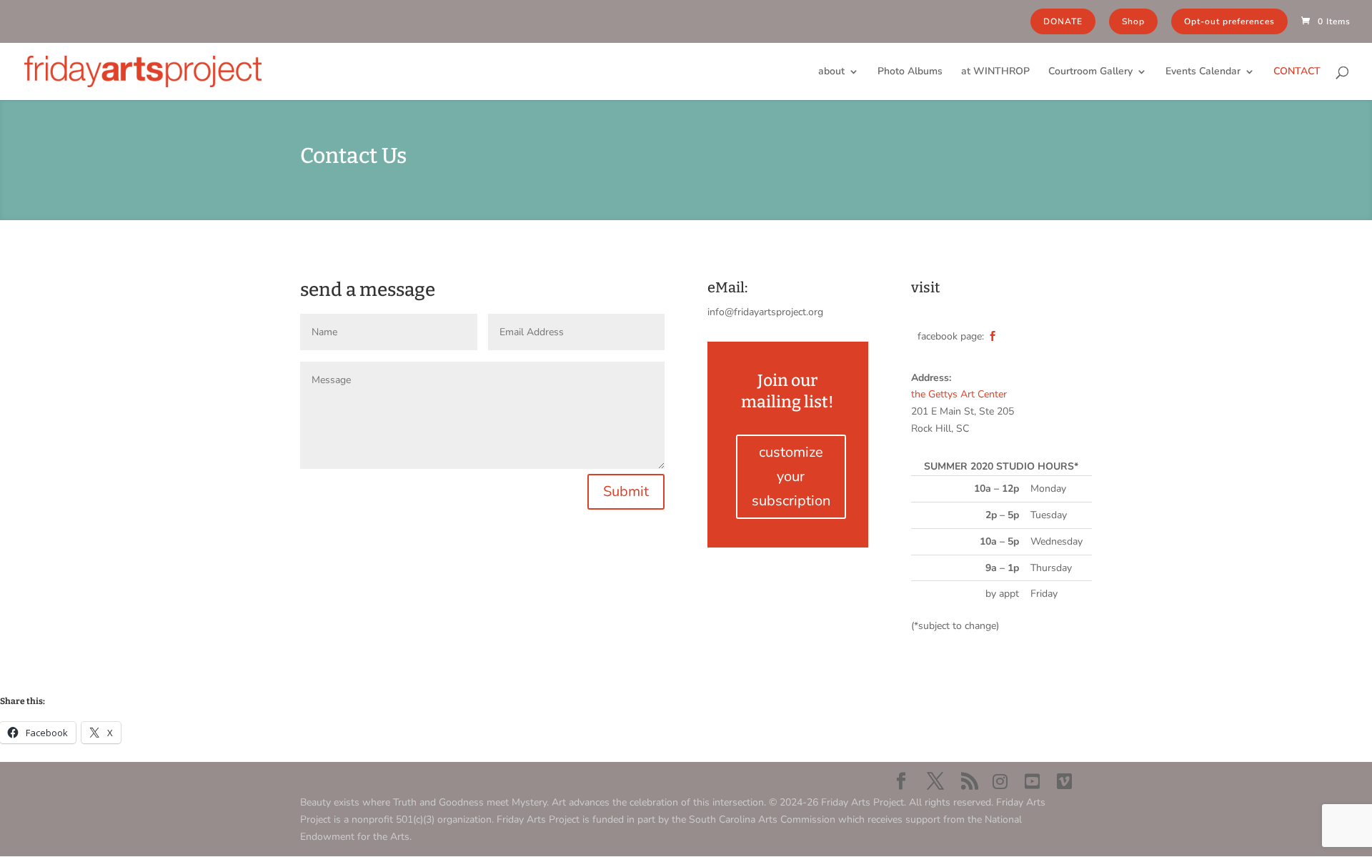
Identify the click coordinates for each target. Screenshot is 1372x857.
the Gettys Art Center (959, 394)
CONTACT (1297, 72)
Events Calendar (1203, 72)
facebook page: (951, 336)
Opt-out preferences (1229, 21)
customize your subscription (791, 476)
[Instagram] (1000, 782)
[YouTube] (1032, 782)
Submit (626, 491)
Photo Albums (910, 72)
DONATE (1063, 21)
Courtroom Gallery (1090, 72)
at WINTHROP (995, 72)
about (831, 72)
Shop (1133, 21)
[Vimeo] (1064, 782)
